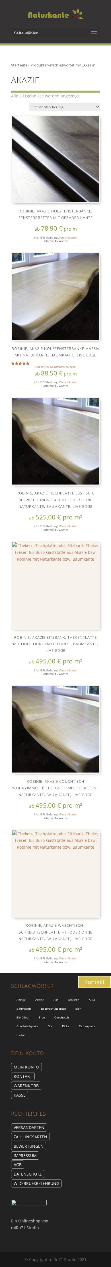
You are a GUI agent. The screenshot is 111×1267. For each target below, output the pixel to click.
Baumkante (24, 1008)
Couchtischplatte (27, 1026)
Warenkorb (26, 1085)
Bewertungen (29, 1146)
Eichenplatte (87, 1026)
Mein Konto (26, 1067)
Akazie (39, 999)
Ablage (21, 999)
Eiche (65, 1026)
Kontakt (23, 1076)
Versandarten (29, 1127)
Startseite (19, 65)
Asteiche (73, 999)
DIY (50, 1026)
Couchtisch (61, 1017)
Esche (21, 1035)
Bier (78, 1008)
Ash (56, 999)
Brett (42, 1017)
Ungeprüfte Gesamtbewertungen (55, 367)
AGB (18, 1164)
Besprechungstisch (53, 1008)
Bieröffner (23, 1017)
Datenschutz (28, 1174)
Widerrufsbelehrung (36, 1183)
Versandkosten (68, 237)
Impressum (25, 1155)
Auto (92, 999)
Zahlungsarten (30, 1136)
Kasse (20, 1095)
